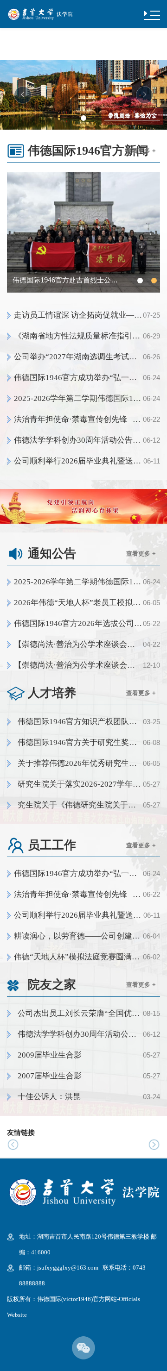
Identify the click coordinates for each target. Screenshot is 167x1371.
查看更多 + (141, 150)
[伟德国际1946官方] (40, 13)
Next (148, 232)
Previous (18, 232)
